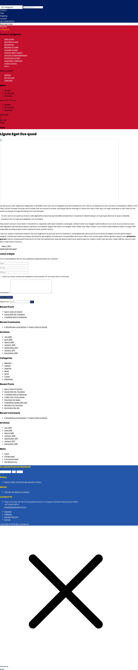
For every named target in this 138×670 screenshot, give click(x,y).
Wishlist (7, 75)
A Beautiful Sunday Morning (15, 402)
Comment (5, 292)
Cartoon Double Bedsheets (15, 55)
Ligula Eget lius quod (8, 249)
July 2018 (8, 337)
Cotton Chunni (10, 63)
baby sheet (9, 39)
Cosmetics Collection (13, 61)
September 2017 (11, 348)
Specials (7, 511)
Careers (25, 492)
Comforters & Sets (12, 58)
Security (31, 482)
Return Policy (9, 482)
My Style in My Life (11, 408)
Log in (6, 454)
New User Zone (6, 24)
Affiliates (8, 514)
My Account (9, 78)
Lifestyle (7, 368)
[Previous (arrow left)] (1, 669)
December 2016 (11, 353)
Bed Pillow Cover (11, 42)
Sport (6, 374)
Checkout (8, 80)
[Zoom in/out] (1, 666)
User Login (4, 114)
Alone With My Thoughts (14, 314)
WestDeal (8, 379)
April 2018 (8, 339)
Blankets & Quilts (11, 47)
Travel (7, 376)
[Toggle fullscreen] (3, 666)
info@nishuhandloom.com (15, 507)
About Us (18, 492)
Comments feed (11, 459)
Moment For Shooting (13, 405)
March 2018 (9, 342)
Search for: (4, 301)
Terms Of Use (21, 482)
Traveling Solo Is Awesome (15, 317)
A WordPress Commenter (15, 327)
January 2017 (9, 350)
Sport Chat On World (13, 312)
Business (7, 363)
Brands (7, 520)
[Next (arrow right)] (3, 669)
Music (6, 371)
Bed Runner (9, 44)
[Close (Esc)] (7, 666)
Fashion (7, 366)
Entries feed (9, 456)
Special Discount (11, 517)
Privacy (38, 482)
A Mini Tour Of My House (14, 397)
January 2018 (9, 345)
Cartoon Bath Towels (13, 53)
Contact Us (9, 492)
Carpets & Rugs (10, 50)
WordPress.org (10, 462)
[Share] (5, 666)
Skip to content (6, 70)
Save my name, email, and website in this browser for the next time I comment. (36, 276)
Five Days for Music (12, 400)
